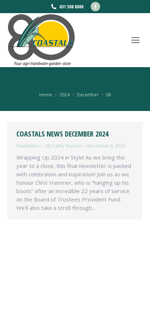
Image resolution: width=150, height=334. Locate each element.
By (64, 146)
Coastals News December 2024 (62, 134)
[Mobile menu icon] (135, 40)
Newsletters (28, 146)
